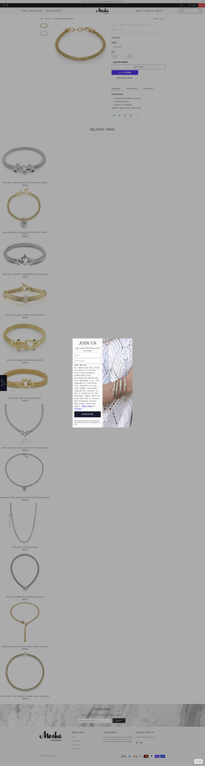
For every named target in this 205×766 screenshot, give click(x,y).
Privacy (78, 409)
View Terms (87, 406)
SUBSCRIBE (87, 414)
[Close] (130, 341)
